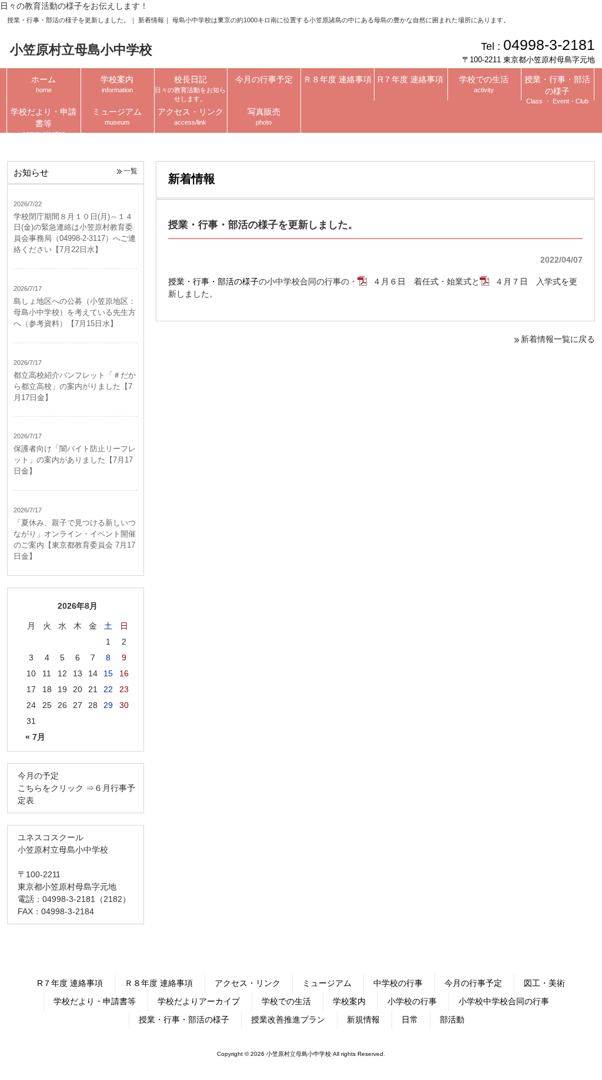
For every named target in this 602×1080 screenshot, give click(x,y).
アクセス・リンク (247, 983)
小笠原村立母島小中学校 (81, 49)
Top (565, 1043)
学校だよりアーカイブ (199, 1001)
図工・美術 (544, 983)
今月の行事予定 (473, 983)
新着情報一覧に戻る (558, 339)
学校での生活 (286, 1001)
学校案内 (349, 1001)
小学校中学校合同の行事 (504, 1001)
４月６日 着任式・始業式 (422, 281)
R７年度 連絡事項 (70, 983)
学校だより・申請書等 (94, 1001)
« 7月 (35, 737)
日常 (410, 1019)
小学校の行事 (412, 1001)
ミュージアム (327, 983)
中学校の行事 (398, 983)
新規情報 (363, 1019)
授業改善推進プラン (288, 1019)
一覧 (130, 171)
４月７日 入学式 (528, 281)
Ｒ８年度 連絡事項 (159, 983)
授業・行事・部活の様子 (213, 281)
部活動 (452, 1019)
